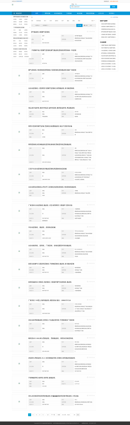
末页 (59, 414)
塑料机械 (47, 13)
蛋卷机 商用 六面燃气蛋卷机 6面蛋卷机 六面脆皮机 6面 (114, 37)
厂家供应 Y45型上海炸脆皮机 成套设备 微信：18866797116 (49, 300)
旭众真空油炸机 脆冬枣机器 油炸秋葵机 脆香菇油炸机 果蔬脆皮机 (51, 108)
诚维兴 (56, 20)
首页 (36, 13)
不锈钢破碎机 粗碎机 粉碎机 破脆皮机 (41, 378)
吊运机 (20, 32)
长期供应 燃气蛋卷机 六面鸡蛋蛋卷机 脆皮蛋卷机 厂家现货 (115, 34)
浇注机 (26, 54)
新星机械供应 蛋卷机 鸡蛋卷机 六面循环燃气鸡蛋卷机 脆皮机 (50, 282)
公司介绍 (101, 13)
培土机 (20, 24)
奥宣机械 (38, 20)
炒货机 (26, 32)
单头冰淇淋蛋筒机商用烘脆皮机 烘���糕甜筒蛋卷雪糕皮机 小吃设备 (53, 396)
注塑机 (20, 19)
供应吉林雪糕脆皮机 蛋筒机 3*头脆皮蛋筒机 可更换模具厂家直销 (51, 320)
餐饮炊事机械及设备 (90, 14)
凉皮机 (15, 45)
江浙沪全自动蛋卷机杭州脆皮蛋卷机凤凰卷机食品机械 (47, 169)
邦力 (45, 20)
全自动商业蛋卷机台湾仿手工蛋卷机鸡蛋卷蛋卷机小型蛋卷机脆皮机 (52, 187)
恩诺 (79, 20)
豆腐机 (20, 35)
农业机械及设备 (58, 14)
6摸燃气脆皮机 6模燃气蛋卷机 (39, 32)
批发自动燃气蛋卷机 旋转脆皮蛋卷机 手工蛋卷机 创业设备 (115, 24)
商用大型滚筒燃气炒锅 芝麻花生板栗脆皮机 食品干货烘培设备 (50, 126)
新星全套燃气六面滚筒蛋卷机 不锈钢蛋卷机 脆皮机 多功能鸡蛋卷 (51, 264)
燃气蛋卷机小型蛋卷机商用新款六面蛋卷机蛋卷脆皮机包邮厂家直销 (52, 70)
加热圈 (20, 21)
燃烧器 (20, 51)
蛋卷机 (15, 51)
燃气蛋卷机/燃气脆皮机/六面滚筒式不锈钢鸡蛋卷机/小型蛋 (115, 31)
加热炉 (15, 56)
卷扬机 (15, 32)
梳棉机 (26, 45)
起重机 (26, 30)
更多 (92, 20)
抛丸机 (20, 54)
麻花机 (26, 35)
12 (48, 414)
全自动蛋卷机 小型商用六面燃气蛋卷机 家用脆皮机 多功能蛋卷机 (51, 88)
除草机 (26, 24)
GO (78, 414)
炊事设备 (21, 56)
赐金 (68, 20)
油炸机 (20, 43)
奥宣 (32, 20)
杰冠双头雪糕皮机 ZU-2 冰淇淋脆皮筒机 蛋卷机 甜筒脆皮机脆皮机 (51, 358)
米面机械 (26, 56)
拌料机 (26, 21)
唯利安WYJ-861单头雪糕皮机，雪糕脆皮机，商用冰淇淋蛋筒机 (50, 338)
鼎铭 (74, 20)
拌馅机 (26, 43)
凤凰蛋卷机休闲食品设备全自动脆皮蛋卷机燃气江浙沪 (114, 29)
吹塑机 (15, 19)
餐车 (14, 40)
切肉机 (15, 35)
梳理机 (20, 45)
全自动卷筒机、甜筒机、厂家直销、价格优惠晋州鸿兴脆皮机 (49, 245)
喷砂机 (26, 51)
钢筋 (20, 30)
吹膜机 (26, 19)
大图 (86, 25)
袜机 (20, 40)
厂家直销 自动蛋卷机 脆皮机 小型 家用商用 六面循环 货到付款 (50, 205)
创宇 (63, 20)
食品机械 (79, 13)
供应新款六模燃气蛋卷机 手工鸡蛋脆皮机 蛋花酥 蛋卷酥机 (115, 26)
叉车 (14, 30)
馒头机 (15, 43)
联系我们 (111, 13)
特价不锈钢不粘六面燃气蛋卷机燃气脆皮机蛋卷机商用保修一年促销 (52, 50)
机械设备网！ (19, 1)
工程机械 (69, 13)
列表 (80, 25)
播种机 (15, 24)
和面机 (26, 40)
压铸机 (15, 54)
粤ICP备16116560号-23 (73, 423)
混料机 (15, 21)
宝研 (51, 20)
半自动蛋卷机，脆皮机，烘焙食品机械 (41, 227)
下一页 (53, 414)
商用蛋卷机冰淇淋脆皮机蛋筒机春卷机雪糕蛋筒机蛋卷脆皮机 (49, 144)
